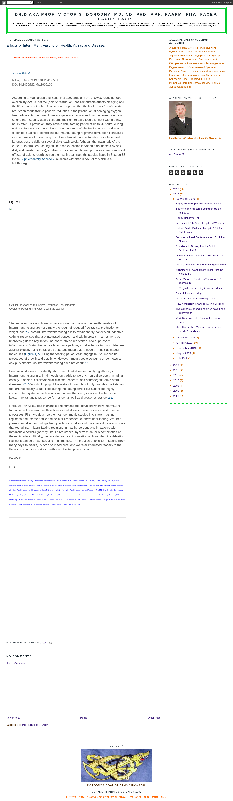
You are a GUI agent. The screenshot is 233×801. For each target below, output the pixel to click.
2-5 (27, 332)
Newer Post (13, 717)
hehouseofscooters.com (87, 495)
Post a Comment (16, 663)
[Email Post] (50, 643)
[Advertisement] (33, 690)
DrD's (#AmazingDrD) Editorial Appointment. (201, 264)
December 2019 (186, 198)
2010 (176, 380)
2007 (176, 396)
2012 (176, 370)
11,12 (110, 397)
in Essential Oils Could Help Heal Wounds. (200, 223)
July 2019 (182, 358)
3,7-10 (25, 384)
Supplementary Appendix (37, 159)
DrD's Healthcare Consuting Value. (196, 298)
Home (83, 717)
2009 (176, 385)
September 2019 (186, 348)
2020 (176, 189)
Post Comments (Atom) (35, 724)
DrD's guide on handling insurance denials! (200, 288)
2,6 (86, 363)
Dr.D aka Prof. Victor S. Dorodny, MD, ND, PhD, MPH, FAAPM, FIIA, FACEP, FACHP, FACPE (116, 16)
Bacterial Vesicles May (189, 293)
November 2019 (186, 337)
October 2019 (184, 342)
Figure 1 (30, 354)
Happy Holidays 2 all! (188, 217)
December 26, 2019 (21, 73)
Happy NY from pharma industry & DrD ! (199, 203)
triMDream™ (176, 154)
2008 (176, 390)
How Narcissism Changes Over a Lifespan (200, 303)
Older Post (154, 717)
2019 (176, 194)
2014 (176, 364)
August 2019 (184, 353)
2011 (176, 375)
